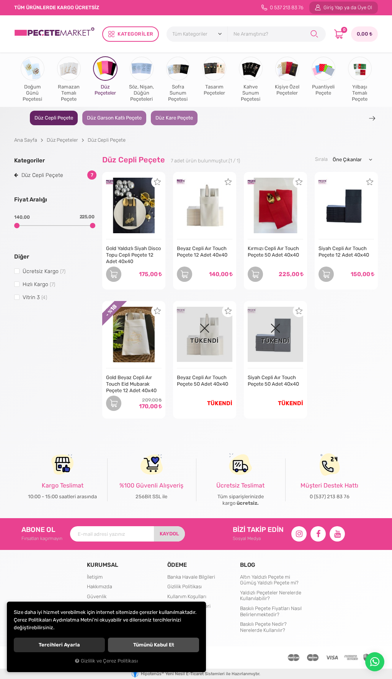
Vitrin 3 (35, 297)
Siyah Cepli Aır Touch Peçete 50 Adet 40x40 (273, 381)
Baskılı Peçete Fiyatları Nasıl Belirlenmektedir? (271, 611)
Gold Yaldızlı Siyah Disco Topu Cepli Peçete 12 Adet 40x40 (133, 254)
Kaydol (169, 534)
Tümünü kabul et (153, 645)
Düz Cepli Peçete (53, 118)
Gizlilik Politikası (184, 586)
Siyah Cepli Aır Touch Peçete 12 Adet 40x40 (343, 251)
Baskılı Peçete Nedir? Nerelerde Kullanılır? (263, 627)
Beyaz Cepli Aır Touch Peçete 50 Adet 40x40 (202, 381)
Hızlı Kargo (39, 284)
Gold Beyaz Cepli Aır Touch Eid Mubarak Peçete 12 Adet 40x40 (131, 384)
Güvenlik (96, 596)
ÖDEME (177, 564)
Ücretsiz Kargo (44, 271)
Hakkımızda (99, 586)
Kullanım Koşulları (186, 596)
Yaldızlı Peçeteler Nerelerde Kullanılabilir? (270, 596)
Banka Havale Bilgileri (191, 577)
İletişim (95, 577)
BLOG (247, 564)
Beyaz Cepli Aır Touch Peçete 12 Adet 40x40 (202, 251)
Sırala (321, 159)
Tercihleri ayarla (59, 645)
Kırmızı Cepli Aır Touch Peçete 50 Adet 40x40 (273, 251)
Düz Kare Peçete (174, 118)
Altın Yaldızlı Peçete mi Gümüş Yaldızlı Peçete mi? (269, 580)
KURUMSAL (102, 564)
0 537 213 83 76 (286, 7)
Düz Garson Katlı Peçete (114, 118)
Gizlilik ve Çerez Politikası (109, 661)
